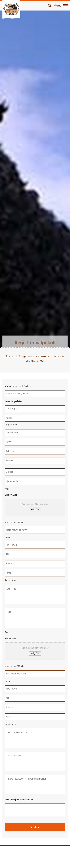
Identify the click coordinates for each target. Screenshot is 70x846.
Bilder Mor (11, 495)
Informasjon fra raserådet (20, 800)
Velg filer (35, 510)
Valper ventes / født (18, 386)
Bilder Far (10, 638)
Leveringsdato (13, 401)
